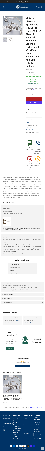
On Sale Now (26, 431)
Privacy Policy (16, 432)
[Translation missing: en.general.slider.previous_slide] (3, 27)
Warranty (12, 270)
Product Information (14, 264)
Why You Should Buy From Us (35, 407)
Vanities (25, 425)
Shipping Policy (17, 428)
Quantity (27, 92)
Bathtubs (25, 423)
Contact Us (16, 438)
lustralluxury (24, 448)
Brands (25, 420)
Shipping (27, 74)
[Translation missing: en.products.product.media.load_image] (5, 39)
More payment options (34, 105)
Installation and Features (15, 273)
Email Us (10, 348)
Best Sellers (26, 427)
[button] (36, 7)
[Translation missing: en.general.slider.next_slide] (22, 27)
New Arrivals (26, 429)
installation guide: (28, 322)
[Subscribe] (40, 434)
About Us (15, 418)
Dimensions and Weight (15, 267)
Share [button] (28, 122)
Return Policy (16, 430)
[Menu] (3, 7)
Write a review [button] (22, 366)
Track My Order (16, 426)
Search (25, 418)
